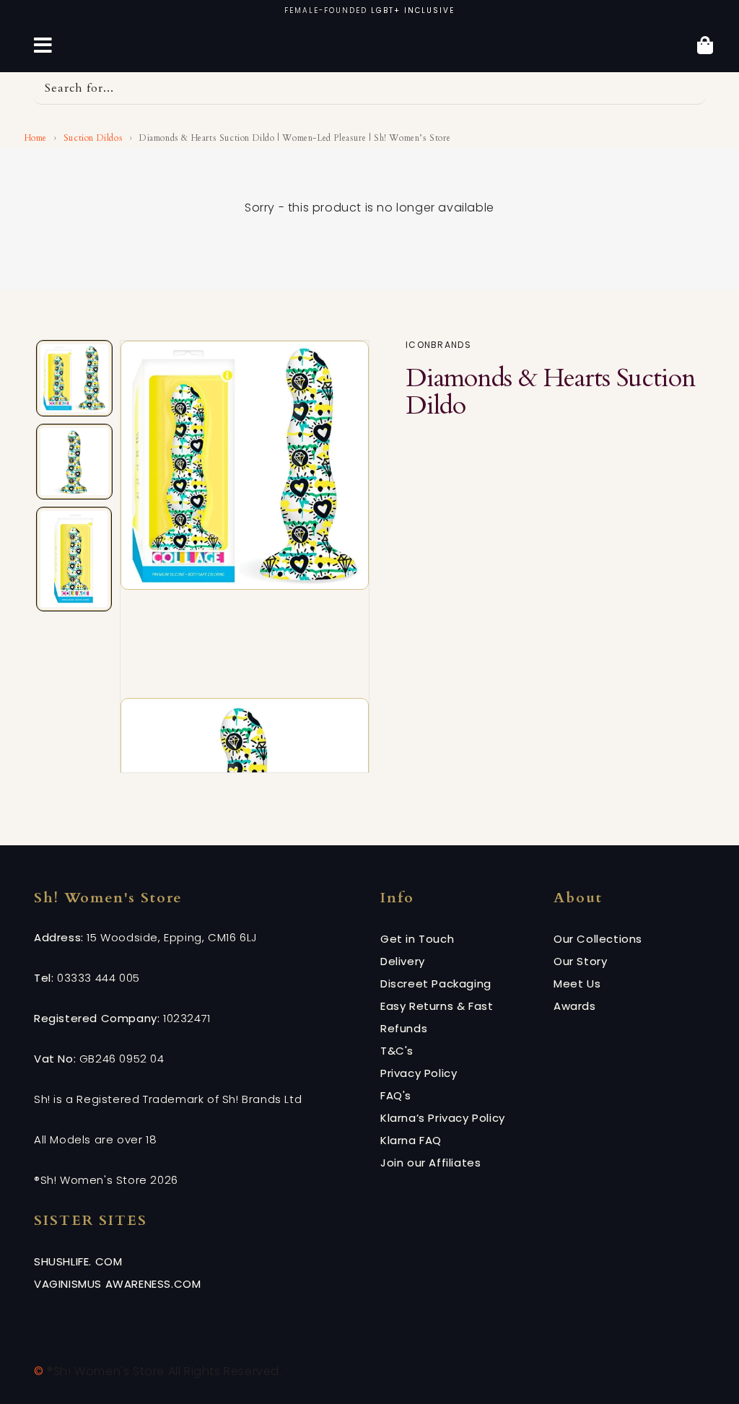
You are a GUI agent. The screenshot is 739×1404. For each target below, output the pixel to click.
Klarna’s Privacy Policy (442, 1117)
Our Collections (598, 938)
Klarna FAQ (411, 1140)
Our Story (580, 961)
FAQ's (395, 1095)
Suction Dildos (93, 138)
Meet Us (577, 983)
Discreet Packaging (435, 983)
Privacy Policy (418, 1073)
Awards (575, 1005)
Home (34, 138)
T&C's (397, 1050)
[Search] (689, 88)
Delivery (402, 961)
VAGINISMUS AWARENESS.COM (117, 1283)
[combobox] (369, 88)
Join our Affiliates (430, 1162)
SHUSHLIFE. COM (78, 1261)
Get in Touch (417, 938)
